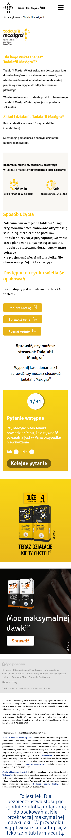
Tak (9, 451)
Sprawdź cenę (19, 319)
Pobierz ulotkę (20, 308)
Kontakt (20, 673)
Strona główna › (12, 17)
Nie (25, 451)
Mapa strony (9, 682)
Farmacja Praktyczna (39, 677)
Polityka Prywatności (37, 673)
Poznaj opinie (19, 331)
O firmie (6, 669)
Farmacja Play (19, 677)
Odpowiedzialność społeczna (27, 669)
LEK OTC (67, 646)
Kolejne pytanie (29, 463)
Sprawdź (20, 641)
